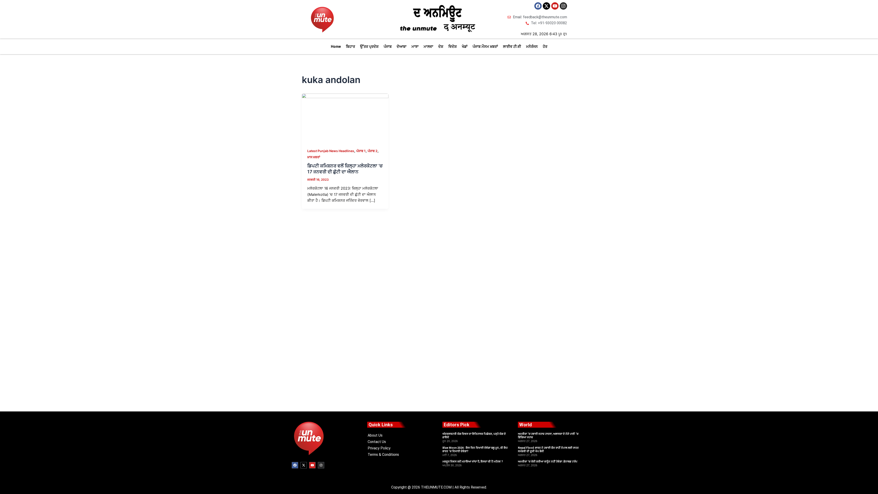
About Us (375, 435)
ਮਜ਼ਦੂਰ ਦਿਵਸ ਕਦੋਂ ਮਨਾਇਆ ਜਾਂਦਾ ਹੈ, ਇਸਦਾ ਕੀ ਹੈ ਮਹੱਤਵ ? (472, 461)
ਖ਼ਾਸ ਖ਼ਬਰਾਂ (313, 157)
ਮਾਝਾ (415, 46)
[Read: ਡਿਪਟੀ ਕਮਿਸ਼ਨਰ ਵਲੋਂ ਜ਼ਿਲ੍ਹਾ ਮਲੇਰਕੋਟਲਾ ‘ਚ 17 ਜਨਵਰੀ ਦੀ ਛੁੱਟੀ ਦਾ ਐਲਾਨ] (345, 117)
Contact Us (377, 442)
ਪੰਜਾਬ (388, 46)
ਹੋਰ (545, 46)
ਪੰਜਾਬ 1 (361, 151)
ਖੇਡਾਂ (465, 46)
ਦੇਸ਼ (440, 46)
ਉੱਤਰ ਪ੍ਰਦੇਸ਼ (369, 46)
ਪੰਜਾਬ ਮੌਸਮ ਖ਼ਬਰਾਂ (485, 46)
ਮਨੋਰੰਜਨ (532, 46)
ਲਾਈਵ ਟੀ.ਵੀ (512, 46)
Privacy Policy (379, 448)
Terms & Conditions (383, 454)
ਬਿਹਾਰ (350, 46)
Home (336, 46)
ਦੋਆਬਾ (402, 46)
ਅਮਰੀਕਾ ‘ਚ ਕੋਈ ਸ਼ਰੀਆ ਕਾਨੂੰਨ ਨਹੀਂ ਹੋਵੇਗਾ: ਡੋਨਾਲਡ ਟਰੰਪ (547, 461)
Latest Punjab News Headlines (330, 151)
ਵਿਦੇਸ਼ (452, 46)
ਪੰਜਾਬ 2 (372, 151)
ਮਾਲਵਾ (428, 46)
